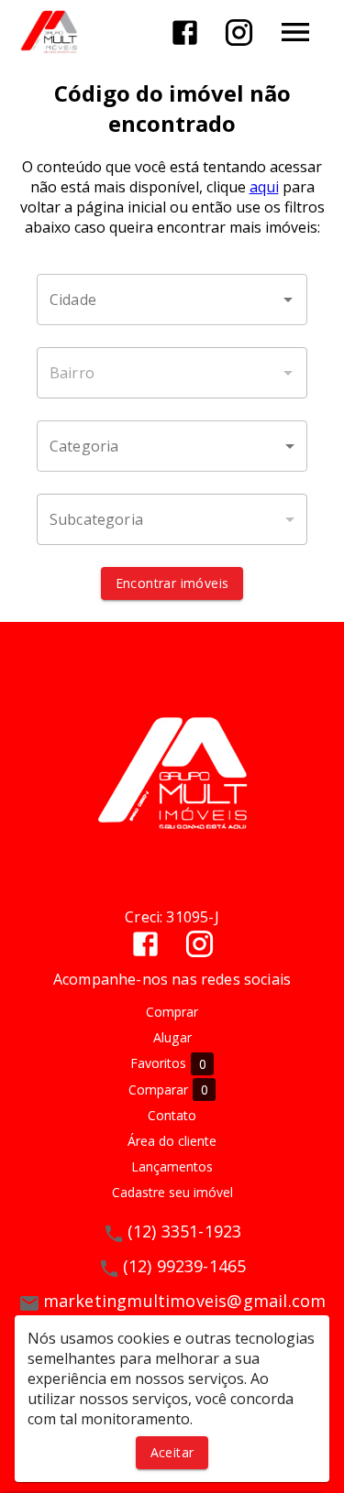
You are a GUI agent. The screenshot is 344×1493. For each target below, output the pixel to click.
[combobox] (172, 299)
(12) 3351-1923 (185, 1231)
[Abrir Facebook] (185, 32)
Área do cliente (172, 1141)
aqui (264, 187)
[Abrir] (288, 299)
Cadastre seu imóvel (172, 1192)
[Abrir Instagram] (239, 32)
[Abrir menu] (295, 32)
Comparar (168, 1090)
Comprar (172, 1011)
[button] (172, 446)
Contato (172, 1115)
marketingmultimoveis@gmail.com (185, 1301)
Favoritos (168, 1063)
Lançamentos (172, 1166)
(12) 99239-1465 (185, 1266)
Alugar (172, 1037)
